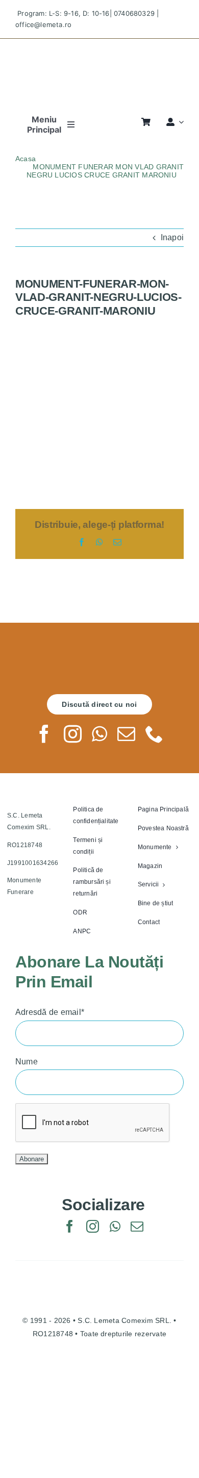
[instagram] (73, 734)
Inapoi (172, 237)
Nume (26, 1061)
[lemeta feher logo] (99, 657)
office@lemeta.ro (43, 24)
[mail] (126, 734)
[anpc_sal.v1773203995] (100, 1414)
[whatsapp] (99, 734)
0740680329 (134, 13)
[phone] (154, 734)
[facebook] (44, 734)
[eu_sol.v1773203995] (99, 1370)
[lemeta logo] (99, 47)
